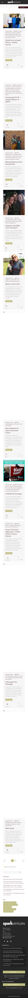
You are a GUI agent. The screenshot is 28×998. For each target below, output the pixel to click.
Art (6, 86)
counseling (6, 902)
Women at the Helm (12, 284)
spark (12, 489)
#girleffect (16, 31)
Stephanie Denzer (9, 152)
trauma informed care (8, 911)
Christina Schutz (8, 31)
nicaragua (19, 219)
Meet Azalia (9, 828)
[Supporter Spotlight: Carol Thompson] (14, 203)
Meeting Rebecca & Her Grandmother (13, 163)
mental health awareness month (10, 904)
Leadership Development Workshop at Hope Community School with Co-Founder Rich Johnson (13, 951)
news (6, 487)
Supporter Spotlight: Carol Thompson (12, 227)
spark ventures (11, 36)
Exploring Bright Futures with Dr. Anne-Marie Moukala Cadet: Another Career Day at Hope (14, 956)
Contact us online (7, 937)
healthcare (18, 32)
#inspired (20, 85)
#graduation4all (8, 154)
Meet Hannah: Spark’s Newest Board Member (12, 879)
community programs (9, 88)
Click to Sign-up (13, 984)
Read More (8, 60)
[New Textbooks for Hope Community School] (14, 365)
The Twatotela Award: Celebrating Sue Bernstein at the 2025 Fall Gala (13, 964)
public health (15, 34)
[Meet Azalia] (14, 764)
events (20, 676)
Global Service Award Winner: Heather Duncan (13, 42)
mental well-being (7, 907)
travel (16, 36)
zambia (13, 37)
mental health (13, 902)
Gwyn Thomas (8, 85)
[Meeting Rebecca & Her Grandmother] (14, 140)
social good (17, 91)
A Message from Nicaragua (11, 683)
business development (16, 86)
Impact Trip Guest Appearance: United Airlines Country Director (12, 533)
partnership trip (8, 34)
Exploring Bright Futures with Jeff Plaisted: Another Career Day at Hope (13, 960)
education (14, 32)
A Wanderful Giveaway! (13, 494)
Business (9, 86)
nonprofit (17, 89)
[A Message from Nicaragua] (14, 617)
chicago (7, 279)
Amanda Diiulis (8, 484)
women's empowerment (17, 93)
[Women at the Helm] (14, 264)
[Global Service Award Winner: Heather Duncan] (14, 21)
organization (13, 279)
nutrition (7, 91)
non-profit (12, 89)
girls (20, 88)
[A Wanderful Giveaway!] (14, 471)
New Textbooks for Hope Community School (12, 430)
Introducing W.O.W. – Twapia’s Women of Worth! (13, 99)
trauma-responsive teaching (9, 909)
